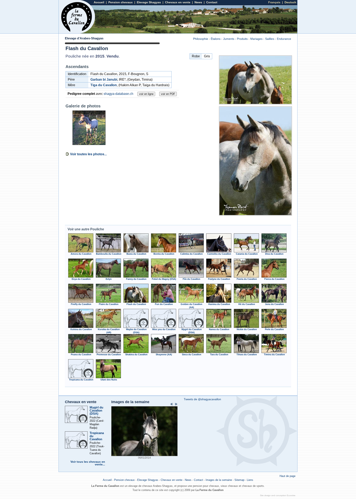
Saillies (269, 38)
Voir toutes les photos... (88, 154)
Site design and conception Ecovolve (277, 495)
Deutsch (290, 2)
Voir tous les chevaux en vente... (87, 463)
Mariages (256, 38)
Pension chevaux (120, 2)
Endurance (284, 38)
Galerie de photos (83, 106)
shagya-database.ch (118, 93)
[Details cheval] (80, 251)
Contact (211, 2)
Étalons (215, 38)
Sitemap (239, 479)
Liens (250, 479)
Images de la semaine (130, 402)
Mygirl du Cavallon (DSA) (96, 410)
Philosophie (200, 38)
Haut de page (287, 476)
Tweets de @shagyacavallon (202, 399)
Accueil (99, 2)
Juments (228, 38)
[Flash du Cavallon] (255, 103)
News (198, 2)
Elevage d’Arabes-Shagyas (84, 38)
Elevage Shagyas (149, 2)
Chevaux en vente (177, 2)
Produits (242, 38)
